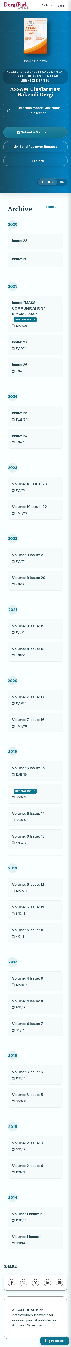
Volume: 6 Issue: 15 (28, 768)
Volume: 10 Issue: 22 (29, 507)
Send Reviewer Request (38, 147)
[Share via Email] (59, 1282)
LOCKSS (51, 207)
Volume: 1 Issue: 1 (27, 1237)
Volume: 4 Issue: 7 (27, 1024)
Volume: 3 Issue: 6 (27, 1072)
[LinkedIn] (47, 1282)
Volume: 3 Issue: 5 (27, 1095)
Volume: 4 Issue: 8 (27, 1001)
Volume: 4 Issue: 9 (27, 978)
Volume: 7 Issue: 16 (28, 720)
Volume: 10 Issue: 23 (29, 484)
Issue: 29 (20, 259)
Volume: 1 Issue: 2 (27, 1214)
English (46, 5)
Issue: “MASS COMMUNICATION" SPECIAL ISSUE (28, 311)
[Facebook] (11, 1282)
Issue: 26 (20, 365)
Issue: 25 (19, 413)
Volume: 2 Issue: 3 (27, 1143)
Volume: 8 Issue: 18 (28, 649)
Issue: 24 (20, 436)
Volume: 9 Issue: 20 (28, 578)
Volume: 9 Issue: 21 (28, 555)
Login (61, 5)
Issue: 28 (19, 241)
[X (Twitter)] (35, 1282)
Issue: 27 (19, 342)
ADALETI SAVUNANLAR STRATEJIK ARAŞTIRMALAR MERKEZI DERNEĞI (39, 76)
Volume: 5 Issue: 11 (28, 907)
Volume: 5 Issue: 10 (28, 930)
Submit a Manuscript (37, 132)
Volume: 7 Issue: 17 (28, 697)
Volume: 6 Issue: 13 (28, 836)
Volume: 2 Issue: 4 (27, 1166)
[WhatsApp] (23, 1282)
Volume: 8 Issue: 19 (28, 626)
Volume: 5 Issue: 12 (28, 884)
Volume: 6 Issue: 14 (28, 813)
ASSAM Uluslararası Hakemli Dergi (35, 92)
